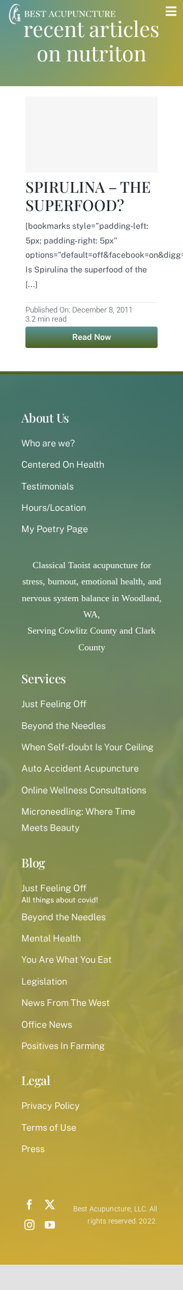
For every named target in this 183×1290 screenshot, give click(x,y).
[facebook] (29, 1205)
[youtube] (50, 1225)
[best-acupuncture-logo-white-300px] (61, 5)
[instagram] (29, 1225)
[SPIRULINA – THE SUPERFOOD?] (91, 134)
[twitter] (50, 1205)
